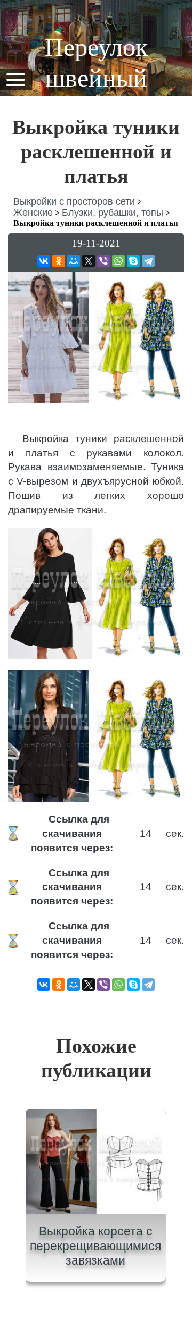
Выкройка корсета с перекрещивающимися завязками (95, 1245)
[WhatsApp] (118, 261)
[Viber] (103, 261)
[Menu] (15, 79)
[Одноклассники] (58, 261)
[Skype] (133, 261)
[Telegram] (148, 261)
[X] (88, 261)
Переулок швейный (96, 62)
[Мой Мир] (73, 261)
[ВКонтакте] (43, 261)
